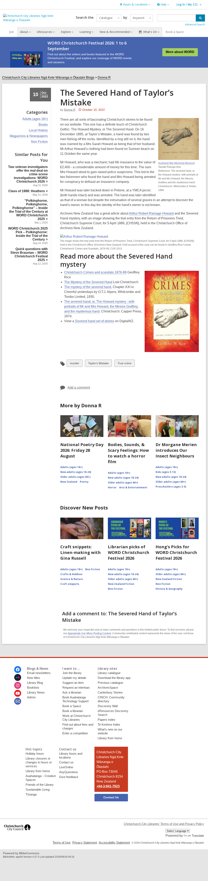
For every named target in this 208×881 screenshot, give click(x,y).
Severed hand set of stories (94, 321)
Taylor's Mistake (98, 364)
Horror (112, 487)
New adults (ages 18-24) (75, 472)
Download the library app (114, 677)
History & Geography (169, 589)
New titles (33, 677)
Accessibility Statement (114, 842)
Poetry (84, 481)
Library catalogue (109, 673)
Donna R (104, 77)
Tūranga (31, 794)
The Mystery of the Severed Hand (88, 282)
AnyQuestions (68, 772)
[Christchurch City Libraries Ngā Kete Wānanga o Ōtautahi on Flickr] (17, 677)
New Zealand (68, 481)
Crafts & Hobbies (71, 574)
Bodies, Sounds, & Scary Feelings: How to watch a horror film (128, 453)
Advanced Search (195, 24)
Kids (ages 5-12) (166, 472)
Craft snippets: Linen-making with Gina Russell (80, 552)
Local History (38, 130)
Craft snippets (69, 584)
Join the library (72, 673)
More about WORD (180, 52)
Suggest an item (73, 682)
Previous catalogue (110, 682)
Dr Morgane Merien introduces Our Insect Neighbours (176, 450)
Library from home (110, 738)
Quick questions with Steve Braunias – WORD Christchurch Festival (29, 254)
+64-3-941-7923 (108, 786)
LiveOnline (66, 767)
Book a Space (175, 32)
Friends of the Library (40, 784)
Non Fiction (39, 142)
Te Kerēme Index (109, 724)
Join (11, 32)
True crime (124, 364)
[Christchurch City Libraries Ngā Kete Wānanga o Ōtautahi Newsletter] (17, 701)
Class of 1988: (26, 191)
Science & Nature (71, 579)
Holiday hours (35, 753)
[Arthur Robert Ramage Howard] (84, 236)
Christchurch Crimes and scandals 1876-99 (95, 272)
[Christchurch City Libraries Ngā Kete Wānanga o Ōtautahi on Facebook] (17, 669)
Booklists (33, 687)
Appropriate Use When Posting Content (89, 633)
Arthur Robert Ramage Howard (151, 213)
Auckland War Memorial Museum (176, 163)
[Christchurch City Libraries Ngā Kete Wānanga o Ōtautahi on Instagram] (17, 685)
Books (43, 125)
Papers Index (106, 719)
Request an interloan (76, 687)
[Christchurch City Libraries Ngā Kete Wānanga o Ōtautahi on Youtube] (17, 693)
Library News (36, 692)
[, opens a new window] (17, 832)
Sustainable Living (38, 789)
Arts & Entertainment (133, 487)
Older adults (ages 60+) (75, 477)
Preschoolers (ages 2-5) (171, 486)
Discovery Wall (108, 706)
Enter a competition (75, 733)
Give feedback (68, 777)
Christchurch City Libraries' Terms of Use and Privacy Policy (164, 824)
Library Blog (35, 682)
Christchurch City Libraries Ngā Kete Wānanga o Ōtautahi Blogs (48, 77)
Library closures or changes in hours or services (39, 762)
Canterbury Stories (110, 692)
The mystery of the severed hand (87, 287)
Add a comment (78, 387)
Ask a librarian (71, 692)
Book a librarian (72, 711)
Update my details (74, 677)
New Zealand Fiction (121, 584)
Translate (198, 835)
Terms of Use (61, 842)
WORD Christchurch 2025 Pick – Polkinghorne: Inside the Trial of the (28, 234)
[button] (135, 4)
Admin (31, 697)
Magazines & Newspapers (29, 136)
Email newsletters (39, 673)
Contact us (66, 762)
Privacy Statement (84, 842)
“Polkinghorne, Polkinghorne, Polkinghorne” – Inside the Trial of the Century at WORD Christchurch (28, 210)
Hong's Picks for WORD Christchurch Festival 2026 (176, 552)
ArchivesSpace (108, 687)
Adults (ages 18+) (35, 119)
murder (74, 364)
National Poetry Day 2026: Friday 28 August (81, 450)
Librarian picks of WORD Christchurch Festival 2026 (128, 552)
